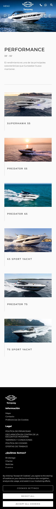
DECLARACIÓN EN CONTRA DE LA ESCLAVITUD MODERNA (21, 435)
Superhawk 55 (19, 123)
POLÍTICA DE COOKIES (16, 443)
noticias (9, 464)
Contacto (9, 416)
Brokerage (10, 458)
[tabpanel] (28, 209)
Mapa (8, 413)
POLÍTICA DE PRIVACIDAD (18, 431)
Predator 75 (17, 304)
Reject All (28, 496)
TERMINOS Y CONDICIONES (18, 440)
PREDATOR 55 (17, 168)
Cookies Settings (28, 488)
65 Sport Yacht (19, 259)
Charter (9, 461)
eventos (9, 467)
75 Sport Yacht (19, 349)
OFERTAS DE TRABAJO (16, 446)
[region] (28, 488)
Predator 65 (17, 214)
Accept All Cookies (28, 504)
